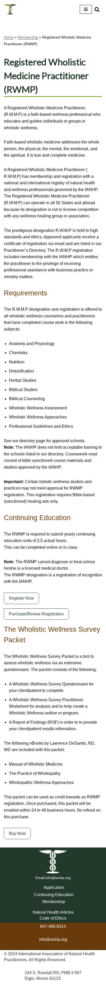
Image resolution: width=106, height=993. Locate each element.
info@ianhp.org (58, 878)
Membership (28, 37)
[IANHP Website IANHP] (10, 9)
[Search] (97, 9)
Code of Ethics (53, 918)
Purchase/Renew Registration (36, 614)
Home (9, 37)
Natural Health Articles (53, 912)
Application (53, 887)
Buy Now (17, 833)
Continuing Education (54, 894)
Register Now (21, 598)
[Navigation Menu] (86, 9)
